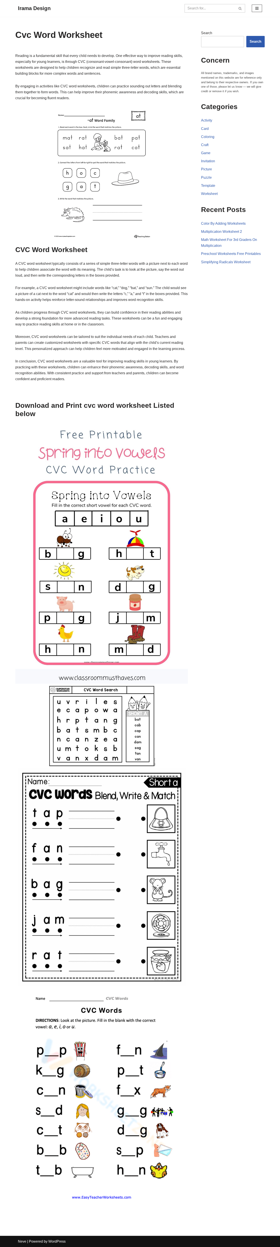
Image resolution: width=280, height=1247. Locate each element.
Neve (22, 1241)
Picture (206, 169)
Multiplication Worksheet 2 (221, 231)
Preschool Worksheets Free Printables (231, 254)
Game (205, 153)
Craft (204, 145)
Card (205, 129)
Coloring (207, 137)
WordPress (57, 1241)
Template (208, 185)
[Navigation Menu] (257, 8)
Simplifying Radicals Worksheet (225, 262)
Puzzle (206, 177)
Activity (206, 120)
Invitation (208, 161)
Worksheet (209, 194)
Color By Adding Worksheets (223, 223)
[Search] (240, 8)
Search (206, 33)
